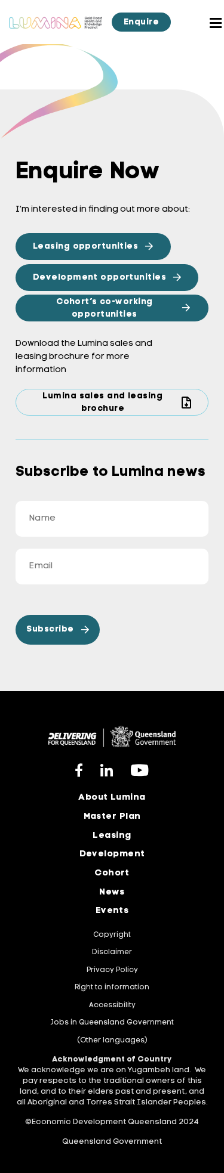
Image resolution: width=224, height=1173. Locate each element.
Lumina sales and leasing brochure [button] (102, 402)
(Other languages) (112, 1040)
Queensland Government (112, 1142)
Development (112, 854)
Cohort (112, 873)
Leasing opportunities (85, 246)
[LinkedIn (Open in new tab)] (106, 769)
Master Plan (112, 816)
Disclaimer (112, 952)
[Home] (55, 21)
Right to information (112, 987)
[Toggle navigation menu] (202, 22)
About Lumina (111, 797)
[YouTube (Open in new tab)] (140, 769)
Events (112, 910)
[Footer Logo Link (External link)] (112, 736)
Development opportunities (99, 277)
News (112, 892)
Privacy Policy (112, 970)
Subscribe (50, 629)
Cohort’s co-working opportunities (104, 308)
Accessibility (112, 1005)
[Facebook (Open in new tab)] (79, 769)
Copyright (112, 935)
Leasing (112, 835)
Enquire (141, 22)
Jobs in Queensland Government (112, 1022)
